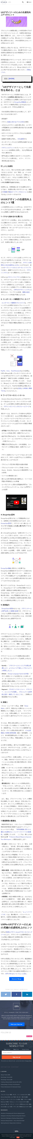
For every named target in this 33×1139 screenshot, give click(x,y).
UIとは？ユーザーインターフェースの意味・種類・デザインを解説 (16, 1099)
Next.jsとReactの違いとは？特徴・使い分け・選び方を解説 (14, 1097)
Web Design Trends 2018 (6, 1079)
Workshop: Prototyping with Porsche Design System (13, 1113)
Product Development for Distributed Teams (11, 1086)
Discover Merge (16, 979)
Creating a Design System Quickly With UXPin (11, 1082)
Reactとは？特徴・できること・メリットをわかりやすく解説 (15, 1101)
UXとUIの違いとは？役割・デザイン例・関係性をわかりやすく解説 (16, 1106)
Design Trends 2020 (5, 1074)
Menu (30, 2)
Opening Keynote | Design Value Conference (11, 1123)
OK (18, 1137)
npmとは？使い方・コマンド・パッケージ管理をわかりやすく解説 (16, 1104)
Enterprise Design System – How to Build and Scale (12, 1120)
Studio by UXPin (4, 2)
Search (23, 2)
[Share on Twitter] (6, 994)
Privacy (22, 1137)
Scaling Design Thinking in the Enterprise (10, 1084)
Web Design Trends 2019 (6, 1077)
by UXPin (9, 2)
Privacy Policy (28, 1060)
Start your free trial (16, 1024)
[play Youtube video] (16, 502)
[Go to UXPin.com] (16, 1131)
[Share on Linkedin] (27, 994)
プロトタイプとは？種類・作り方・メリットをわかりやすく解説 (15, 1094)
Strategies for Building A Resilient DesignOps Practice (13, 1115)
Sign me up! (16, 1057)
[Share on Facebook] (16, 994)
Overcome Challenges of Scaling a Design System (12, 1118)
